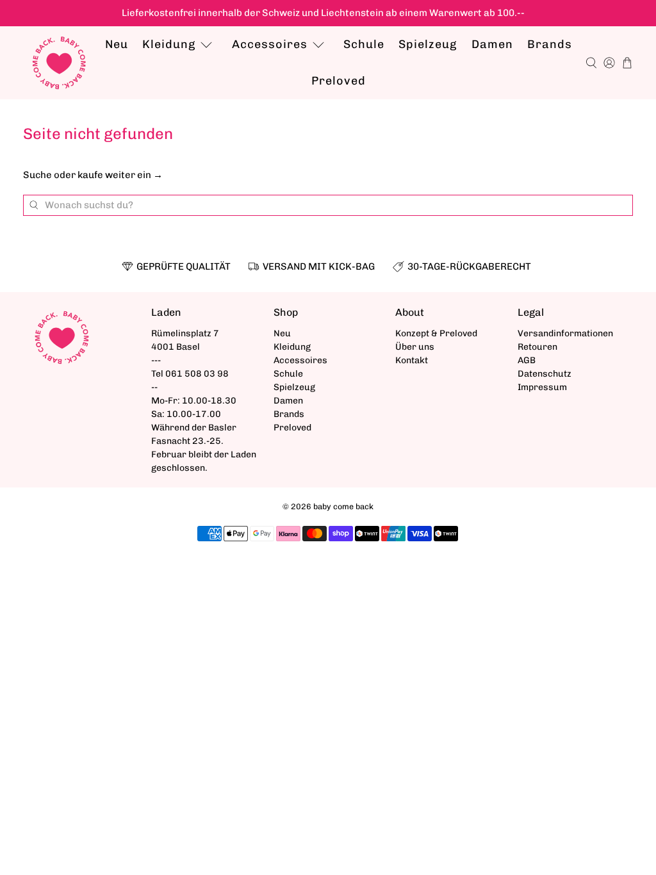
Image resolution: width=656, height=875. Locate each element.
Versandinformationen (565, 333)
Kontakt (411, 360)
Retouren (537, 346)
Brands (549, 44)
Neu (116, 44)
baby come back (343, 506)
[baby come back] (59, 63)
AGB (527, 360)
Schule (363, 44)
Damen (492, 44)
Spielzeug (427, 44)
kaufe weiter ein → (120, 175)
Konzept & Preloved (436, 333)
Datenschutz (544, 373)
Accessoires (270, 44)
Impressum (542, 387)
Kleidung (168, 44)
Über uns (414, 346)
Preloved (338, 81)
